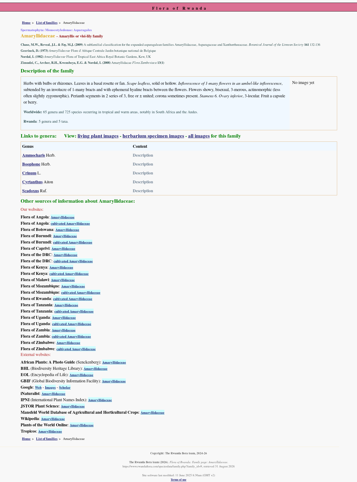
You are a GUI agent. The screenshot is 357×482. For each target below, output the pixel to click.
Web (38, 387)
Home (26, 22)
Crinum (29, 173)
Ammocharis (33, 155)
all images (199, 135)
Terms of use (178, 479)
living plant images (98, 135)
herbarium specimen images (153, 135)
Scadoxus (30, 191)
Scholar (65, 387)
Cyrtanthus (32, 182)
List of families (46, 22)
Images (50, 387)
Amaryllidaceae (62, 216)
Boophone (31, 164)
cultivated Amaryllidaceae (70, 223)
